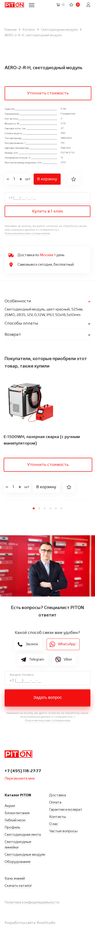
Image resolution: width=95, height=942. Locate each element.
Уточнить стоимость (48, 93)
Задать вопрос (47, 697)
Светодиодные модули (59, 29)
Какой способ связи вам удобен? (47, 633)
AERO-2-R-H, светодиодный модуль (33, 35)
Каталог (29, 29)
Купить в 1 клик (47, 211)
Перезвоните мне (20, 779)
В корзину (47, 179)
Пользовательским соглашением (27, 233)
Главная (11, 29)
